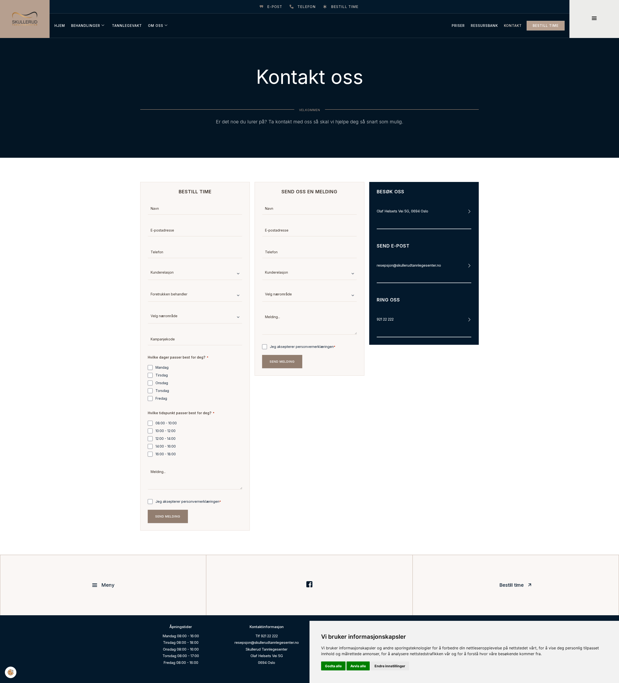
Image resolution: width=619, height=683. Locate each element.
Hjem (59, 25)
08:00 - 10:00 (166, 423)
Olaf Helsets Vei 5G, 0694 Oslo (402, 211)
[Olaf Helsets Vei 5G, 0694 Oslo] (469, 211)
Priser (458, 25)
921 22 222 (385, 319)
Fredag (161, 398)
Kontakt (513, 25)
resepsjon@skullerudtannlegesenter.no (409, 265)
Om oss (155, 25)
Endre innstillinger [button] (390, 666)
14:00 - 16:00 (165, 446)
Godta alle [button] (333, 666)
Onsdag (161, 383)
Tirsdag (161, 375)
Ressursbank (484, 25)
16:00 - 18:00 (165, 454)
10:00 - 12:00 (165, 431)
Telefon (306, 6)
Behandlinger (85, 25)
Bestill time (344, 6)
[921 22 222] (469, 319)
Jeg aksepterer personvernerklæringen (188, 501)
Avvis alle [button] (358, 666)
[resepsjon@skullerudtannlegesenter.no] (469, 265)
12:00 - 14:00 (165, 438)
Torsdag (162, 391)
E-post (274, 6)
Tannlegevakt (127, 25)
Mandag (162, 367)
